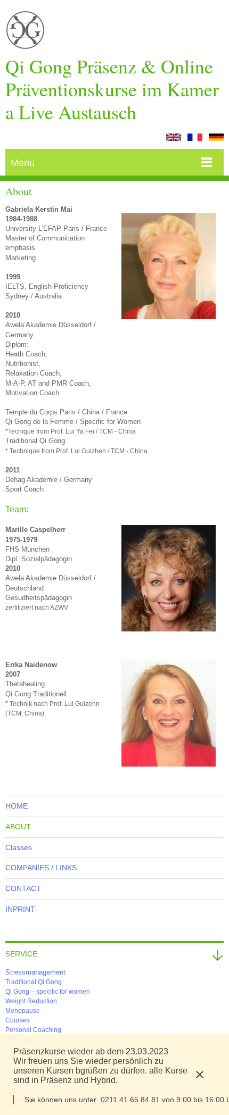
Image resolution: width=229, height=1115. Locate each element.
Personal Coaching (33, 1030)
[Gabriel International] (25, 33)
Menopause (22, 1010)
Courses (17, 1020)
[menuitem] (114, 806)
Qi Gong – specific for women (47, 991)
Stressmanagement (35, 972)
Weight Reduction (31, 1001)
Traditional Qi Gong (33, 982)
